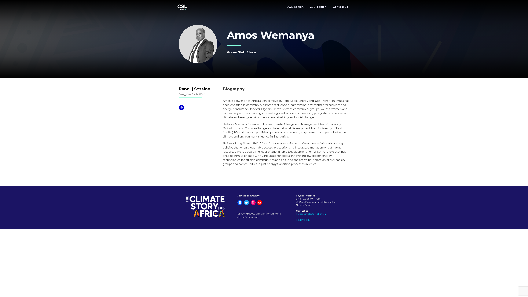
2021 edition (318, 6)
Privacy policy (303, 219)
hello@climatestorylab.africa (311, 214)
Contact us (340, 6)
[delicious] (181, 107)
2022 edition (295, 6)
